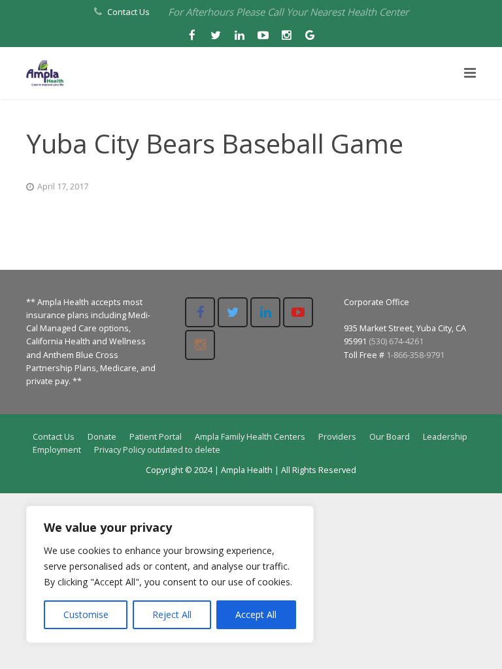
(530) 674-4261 (396, 341)
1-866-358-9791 (415, 355)
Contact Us (128, 12)
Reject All (172, 614)
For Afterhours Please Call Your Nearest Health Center (288, 11)
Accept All (255, 614)
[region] (170, 574)
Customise (86, 614)
